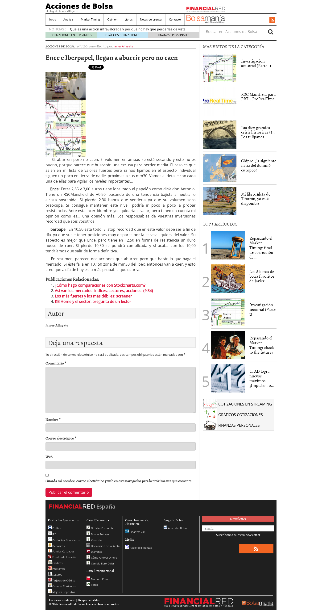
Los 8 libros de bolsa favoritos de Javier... (261, 276)
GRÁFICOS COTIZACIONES (122, 35)
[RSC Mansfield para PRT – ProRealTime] (219, 101)
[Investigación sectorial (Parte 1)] (219, 67)
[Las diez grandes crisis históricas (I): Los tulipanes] (219, 135)
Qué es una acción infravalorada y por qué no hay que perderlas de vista (128, 29)
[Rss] (272, 20)
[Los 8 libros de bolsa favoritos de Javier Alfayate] (228, 278)
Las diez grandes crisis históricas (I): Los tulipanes (258, 132)
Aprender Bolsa (177, 528)
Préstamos (58, 568)
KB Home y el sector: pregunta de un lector (93, 301)
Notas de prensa (151, 19)
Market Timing (90, 19)
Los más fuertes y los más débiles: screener (93, 296)
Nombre (53, 419)
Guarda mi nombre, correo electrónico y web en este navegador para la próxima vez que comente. (118, 481)
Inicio (52, 19)
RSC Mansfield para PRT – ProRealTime (258, 96)
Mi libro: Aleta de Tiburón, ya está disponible (255, 199)
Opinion (112, 19)
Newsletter (238, 519)
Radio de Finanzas (140, 547)
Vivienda (96, 540)
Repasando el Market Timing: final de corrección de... (261, 247)
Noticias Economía (101, 528)
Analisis (68, 19)
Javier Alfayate (123, 46)
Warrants (96, 551)
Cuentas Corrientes (63, 586)
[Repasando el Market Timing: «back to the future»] (228, 345)
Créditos (57, 563)
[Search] (271, 32)
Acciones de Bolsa (79, 6)
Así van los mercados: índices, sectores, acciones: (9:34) (104, 290)
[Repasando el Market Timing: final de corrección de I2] (228, 245)
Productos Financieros (65, 540)
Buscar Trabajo (99, 534)
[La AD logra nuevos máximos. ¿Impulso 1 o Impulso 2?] (228, 378)
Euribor (56, 528)
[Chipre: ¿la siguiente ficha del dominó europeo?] (219, 168)
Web (49, 457)
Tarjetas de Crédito (63, 580)
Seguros (57, 574)
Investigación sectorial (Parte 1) (256, 63)
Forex (94, 584)
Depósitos (58, 546)
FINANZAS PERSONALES (174, 35)
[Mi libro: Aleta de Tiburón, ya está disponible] (219, 201)
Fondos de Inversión (64, 557)
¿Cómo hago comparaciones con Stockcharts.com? (100, 285)
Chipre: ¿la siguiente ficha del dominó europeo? (258, 165)
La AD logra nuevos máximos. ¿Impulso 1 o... (261, 378)
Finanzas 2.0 (136, 532)
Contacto (175, 19)
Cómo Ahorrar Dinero (103, 557)
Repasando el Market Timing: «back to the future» (261, 345)
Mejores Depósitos (63, 592)
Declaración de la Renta (105, 546)
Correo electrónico (60, 438)
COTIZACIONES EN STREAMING (71, 35)
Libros (129, 19)
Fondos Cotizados (63, 551)
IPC (54, 534)
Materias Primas (100, 579)
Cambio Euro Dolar (102, 563)
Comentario (55, 363)
